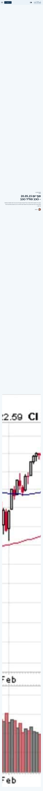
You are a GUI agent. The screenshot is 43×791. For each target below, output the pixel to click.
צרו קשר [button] (8, 2)
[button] (2, 2)
